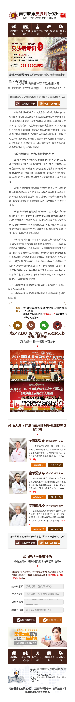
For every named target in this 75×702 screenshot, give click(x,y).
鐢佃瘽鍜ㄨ (53, 620)
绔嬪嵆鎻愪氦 (27, 620)
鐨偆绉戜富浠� (46, 441)
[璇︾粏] (32, 459)
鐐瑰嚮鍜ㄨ (49, 314)
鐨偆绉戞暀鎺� (46, 505)
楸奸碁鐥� (21, 81)
